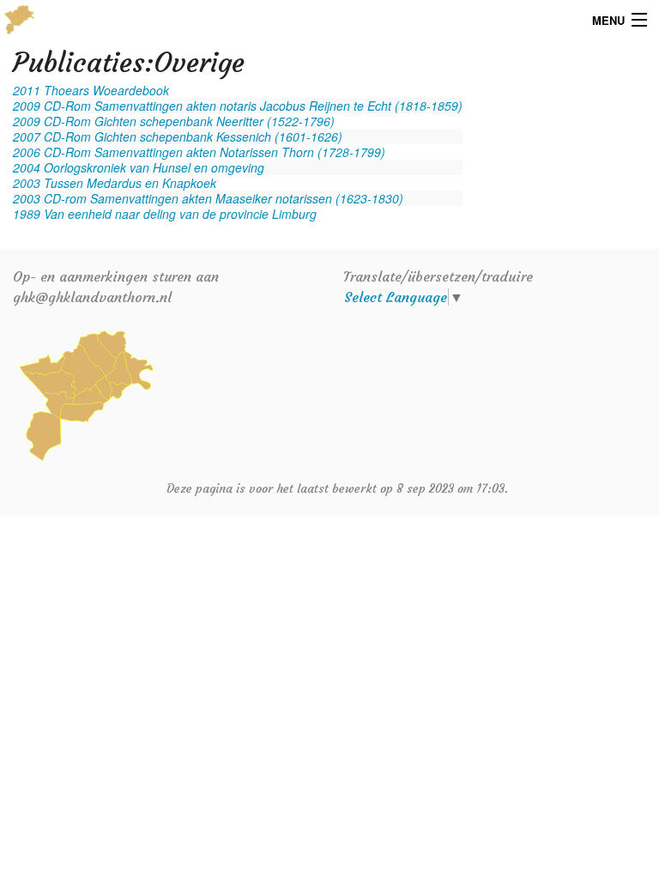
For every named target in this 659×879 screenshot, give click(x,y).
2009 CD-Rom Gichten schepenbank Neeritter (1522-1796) (174, 121)
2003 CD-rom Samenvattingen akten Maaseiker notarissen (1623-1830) (208, 198)
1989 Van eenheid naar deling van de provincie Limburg (165, 213)
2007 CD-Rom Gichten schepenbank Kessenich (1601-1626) (177, 136)
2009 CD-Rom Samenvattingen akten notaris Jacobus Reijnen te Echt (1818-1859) (238, 105)
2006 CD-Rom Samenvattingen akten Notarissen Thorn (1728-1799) (199, 152)
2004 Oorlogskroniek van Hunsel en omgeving (138, 167)
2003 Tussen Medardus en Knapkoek (114, 182)
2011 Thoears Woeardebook (91, 90)
